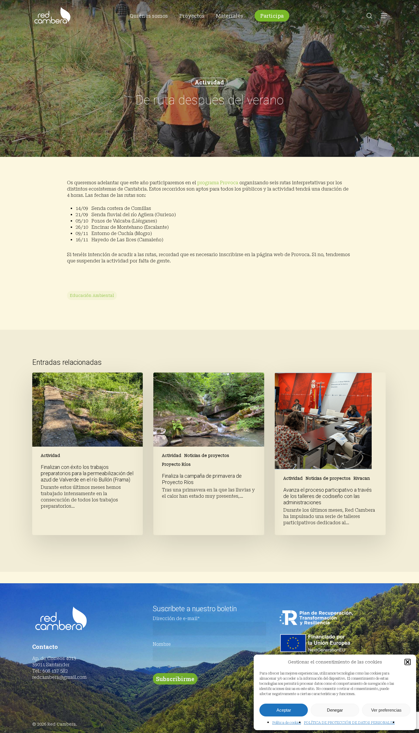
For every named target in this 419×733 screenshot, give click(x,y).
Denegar (335, 710)
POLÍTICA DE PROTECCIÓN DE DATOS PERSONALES (349, 723)
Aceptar (283, 710)
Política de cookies (286, 723)
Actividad (209, 82)
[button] (407, 662)
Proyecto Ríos (176, 464)
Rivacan (361, 478)
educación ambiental (92, 295)
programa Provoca (217, 182)
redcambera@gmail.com (59, 677)
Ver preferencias (386, 710)
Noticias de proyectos (206, 455)
